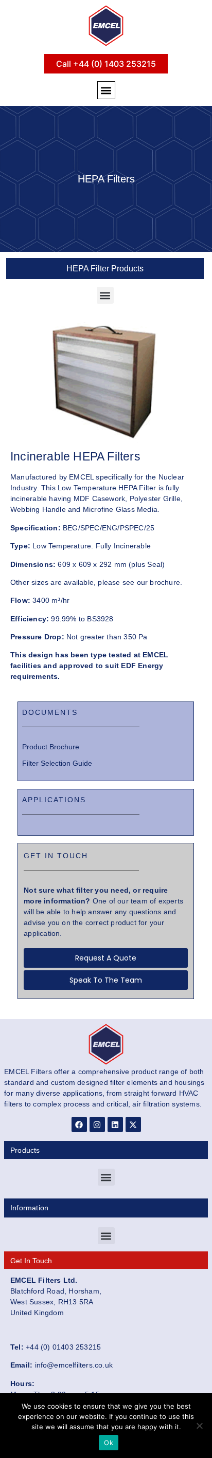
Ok (108, 1442)
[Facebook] (79, 1124)
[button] (106, 90)
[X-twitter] (133, 1124)
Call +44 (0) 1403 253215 (106, 64)
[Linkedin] (115, 1124)
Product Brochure (50, 747)
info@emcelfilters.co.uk (74, 1365)
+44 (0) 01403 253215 (63, 1347)
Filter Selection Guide (57, 763)
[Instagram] (97, 1124)
